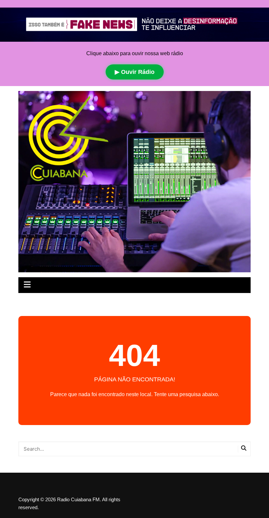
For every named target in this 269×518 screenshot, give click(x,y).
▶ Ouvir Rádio (135, 72)
